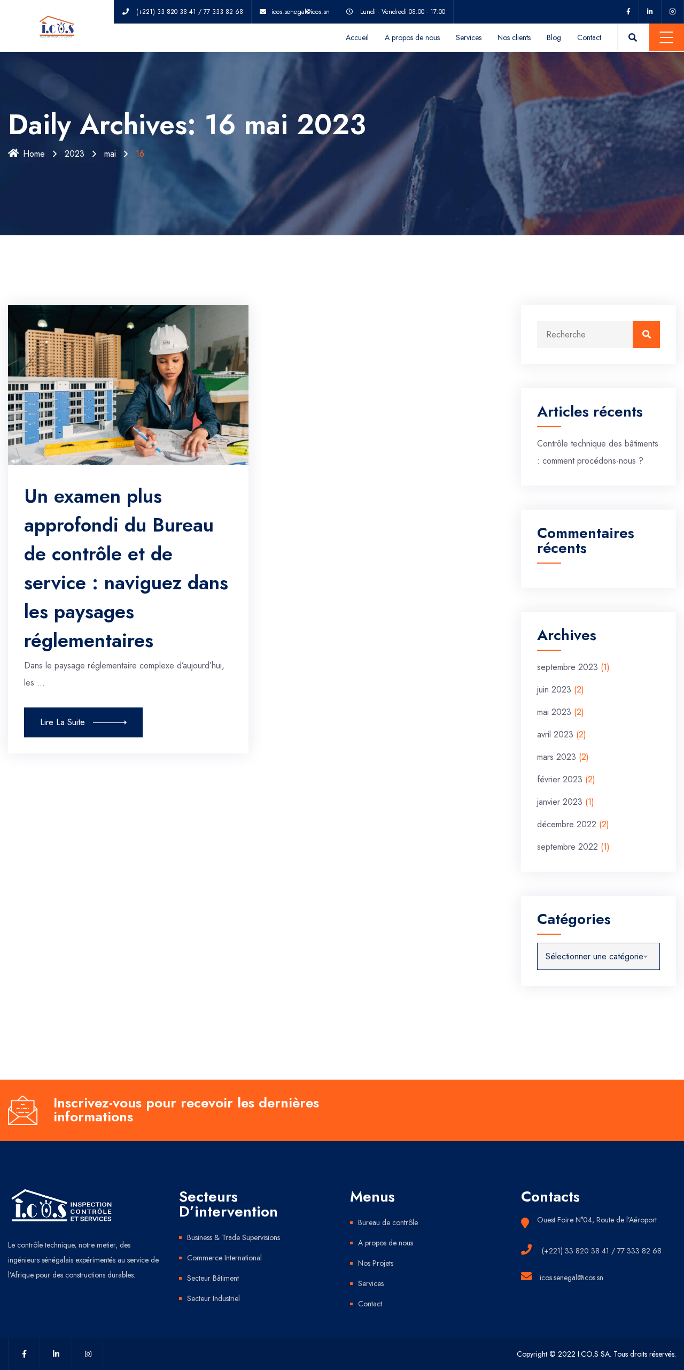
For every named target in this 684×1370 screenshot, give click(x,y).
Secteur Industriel (213, 1298)
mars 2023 (556, 757)
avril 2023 (555, 734)
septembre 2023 (567, 667)
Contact (589, 37)
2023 (74, 154)
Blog (554, 37)
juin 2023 (554, 689)
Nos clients (514, 37)
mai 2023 (554, 712)
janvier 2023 (559, 802)
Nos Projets (375, 1263)
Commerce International (224, 1257)
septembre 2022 (567, 847)
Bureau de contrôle (388, 1222)
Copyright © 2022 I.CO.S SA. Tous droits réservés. (596, 1354)
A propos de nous (412, 37)
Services (468, 37)
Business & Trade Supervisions (233, 1237)
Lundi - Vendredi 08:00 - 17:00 (402, 12)
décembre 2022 (566, 824)
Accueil (357, 37)
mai (110, 154)
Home (34, 154)
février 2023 (559, 779)
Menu (666, 37)
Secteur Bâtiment (213, 1278)
